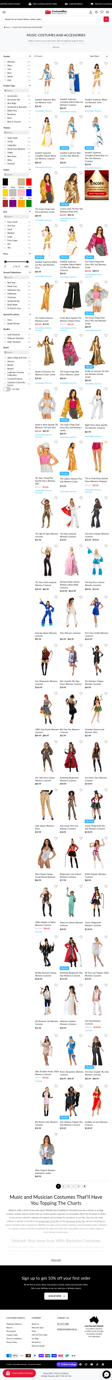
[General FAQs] (96, 12)
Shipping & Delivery (14, 1324)
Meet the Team (37, 1328)
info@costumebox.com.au (67, 1329)
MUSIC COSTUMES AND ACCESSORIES (27, 27)
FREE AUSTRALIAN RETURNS (24, 4)
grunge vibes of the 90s (49, 1221)
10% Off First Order (39, 1335)
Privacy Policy (11, 1342)
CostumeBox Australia (19, 1364)
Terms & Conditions (14, 1338)
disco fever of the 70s (75, 1221)
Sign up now (54, 1296)
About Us (35, 1324)
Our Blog (35, 1338)
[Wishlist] (102, 12)
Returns (9, 1328)
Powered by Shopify (34, 1364)
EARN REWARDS (55, 4)
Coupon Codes (12, 1335)
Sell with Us (36, 1342)
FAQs (34, 1331)
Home (8, 27)
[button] (4, 12)
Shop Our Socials (38, 1346)
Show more (56, 1260)
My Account (11, 1331)
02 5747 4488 (63, 1324)
